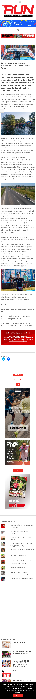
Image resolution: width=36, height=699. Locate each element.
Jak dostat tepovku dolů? (18, 567)
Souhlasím (18, 695)
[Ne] (33, 690)
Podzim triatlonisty (19, 642)
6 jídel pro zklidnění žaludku (18, 556)
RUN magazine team (19, 671)
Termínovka (18, 380)
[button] (19, 11)
